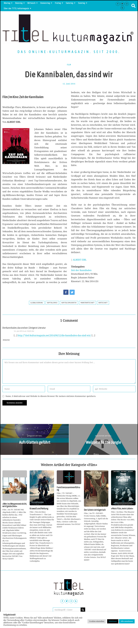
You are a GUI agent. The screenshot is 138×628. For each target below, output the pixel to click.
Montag (7, 3)
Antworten (6, 340)
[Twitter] (122, 4)
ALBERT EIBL (80, 259)
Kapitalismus (52, 303)
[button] (83, 610)
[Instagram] (127, 4)
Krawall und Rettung (39, 508)
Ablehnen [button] (113, 621)
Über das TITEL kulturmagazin (16, 8)
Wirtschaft (103, 303)
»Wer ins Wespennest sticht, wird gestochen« (14, 505)
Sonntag (81, 3)
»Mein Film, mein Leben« (122, 508)
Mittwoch (31, 3)
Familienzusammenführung (68, 488)
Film (69, 65)
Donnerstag (45, 3)
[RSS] (122, 8)
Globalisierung (36, 303)
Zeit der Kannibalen (81, 270)
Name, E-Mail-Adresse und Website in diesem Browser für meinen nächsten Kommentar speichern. (51, 396)
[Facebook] (118, 4)
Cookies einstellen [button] (96, 621)
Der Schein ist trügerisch (95, 510)
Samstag (69, 3)
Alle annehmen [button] (127, 621)
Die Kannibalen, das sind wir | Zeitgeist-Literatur (24, 327)
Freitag (58, 3)
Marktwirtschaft (87, 303)
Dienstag (19, 3)
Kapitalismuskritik (69, 303)
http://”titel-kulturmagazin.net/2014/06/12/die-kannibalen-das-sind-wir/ (54, 335)
